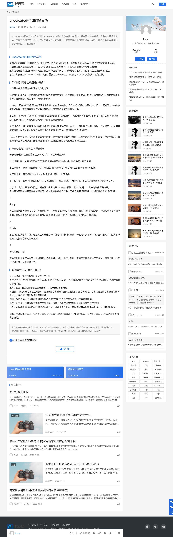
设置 (133, 398)
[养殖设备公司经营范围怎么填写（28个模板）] (134, 233)
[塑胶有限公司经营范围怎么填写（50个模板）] (134, 170)
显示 (146, 390)
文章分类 (40, 4)
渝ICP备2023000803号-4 (70, 529)
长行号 (96, 529)
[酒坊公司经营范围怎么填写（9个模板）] (134, 132)
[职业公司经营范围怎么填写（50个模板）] (134, 195)
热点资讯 (42, 27)
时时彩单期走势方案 (159, 386)
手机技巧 (158, 382)
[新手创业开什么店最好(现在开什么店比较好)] (26, 472)
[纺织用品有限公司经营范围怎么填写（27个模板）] (134, 183)
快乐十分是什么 (134, 382)
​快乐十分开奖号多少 (159, 361)
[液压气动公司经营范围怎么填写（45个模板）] (134, 208)
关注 (141, 59)
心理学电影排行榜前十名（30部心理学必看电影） (153, 326)
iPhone (146, 361)
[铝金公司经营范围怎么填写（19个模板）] (134, 120)
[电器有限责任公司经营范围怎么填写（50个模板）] (134, 158)
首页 (31, 4)
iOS (133, 361)
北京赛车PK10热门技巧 (134, 369)
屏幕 (133, 373)
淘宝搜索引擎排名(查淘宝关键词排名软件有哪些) (38, 490)
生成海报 (86, 533)
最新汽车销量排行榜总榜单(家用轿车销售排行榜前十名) (42, 441)
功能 (146, 365)
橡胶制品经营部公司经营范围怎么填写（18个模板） (153, 220)
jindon (12, 27)
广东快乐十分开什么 (159, 373)
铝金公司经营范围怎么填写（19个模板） (146, 72)
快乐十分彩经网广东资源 (159, 378)
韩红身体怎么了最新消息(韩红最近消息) (149, 283)
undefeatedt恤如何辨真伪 (26, 57)
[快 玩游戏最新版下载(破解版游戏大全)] (26, 423)
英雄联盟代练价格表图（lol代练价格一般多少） (152, 264)
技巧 (133, 386)
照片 (158, 390)
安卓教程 (158, 369)
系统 (133, 394)
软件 (146, 398)
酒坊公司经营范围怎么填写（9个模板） (146, 77)
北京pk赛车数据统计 (159, 365)
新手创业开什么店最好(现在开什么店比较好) (72, 464)
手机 (146, 382)
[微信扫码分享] (94, 533)
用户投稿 (24, 455)
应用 (133, 378)
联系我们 (32, 524)
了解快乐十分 (134, 365)
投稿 (162, 4)
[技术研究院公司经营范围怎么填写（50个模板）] (134, 145)
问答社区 (65, 4)
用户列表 (66, 524)
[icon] (147, 526)
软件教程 (158, 398)
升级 (146, 369)
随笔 (13, 465)
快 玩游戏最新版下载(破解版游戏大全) (68, 415)
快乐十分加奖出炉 (147, 378)
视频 (158, 394)
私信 (153, 59)
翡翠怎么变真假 (18, 392)
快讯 (75, 4)
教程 (146, 386)
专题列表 (54, 4)
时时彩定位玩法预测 (134, 390)
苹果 (146, 394)
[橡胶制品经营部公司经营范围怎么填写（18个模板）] (134, 221)
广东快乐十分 (147, 373)
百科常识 (24, 406)
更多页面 (84, 4)
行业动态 (43, 524)
